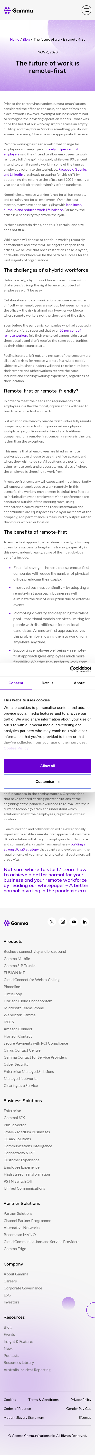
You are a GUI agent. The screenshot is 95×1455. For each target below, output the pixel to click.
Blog (26, 39)
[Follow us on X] (52, 921)
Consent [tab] (16, 683)
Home (14, 39)
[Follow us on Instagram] (62, 921)
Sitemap (85, 1417)
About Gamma (16, 1274)
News (8, 1348)
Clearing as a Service (21, 1085)
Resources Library (19, 1362)
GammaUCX (14, 1117)
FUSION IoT (14, 972)
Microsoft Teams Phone (24, 1007)
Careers (10, 1281)
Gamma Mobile (17, 958)
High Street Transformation (27, 1174)
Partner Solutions (18, 1213)
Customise (45, 781)
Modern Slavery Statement (24, 1417)
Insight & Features (19, 1341)
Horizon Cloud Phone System (28, 1000)
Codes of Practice (17, 1408)
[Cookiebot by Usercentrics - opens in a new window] (70, 669)
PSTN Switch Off (18, 1181)
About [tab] (79, 683)
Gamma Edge (15, 1248)
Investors (11, 1302)
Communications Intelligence (28, 1145)
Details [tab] (48, 683)
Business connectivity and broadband (35, 951)
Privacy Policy (81, 1399)
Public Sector (15, 1124)
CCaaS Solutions (17, 1138)
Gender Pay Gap (78, 1408)
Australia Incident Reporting (27, 1369)
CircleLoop (13, 993)
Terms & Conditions (43, 1399)
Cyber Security (16, 1064)
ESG (7, 1295)
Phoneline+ (13, 986)
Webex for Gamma (20, 1014)
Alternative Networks (22, 1227)
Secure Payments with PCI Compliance (36, 1043)
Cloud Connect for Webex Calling (32, 979)
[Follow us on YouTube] (73, 921)
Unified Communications (24, 1188)
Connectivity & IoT (19, 1152)
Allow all (47, 766)
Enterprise (12, 1110)
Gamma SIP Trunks (20, 965)
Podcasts (11, 1355)
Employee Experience (21, 1167)
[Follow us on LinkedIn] (84, 921)
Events (9, 1334)
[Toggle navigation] (86, 10)
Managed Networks (21, 1078)
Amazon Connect (18, 1028)
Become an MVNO (20, 1234)
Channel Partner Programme (27, 1220)
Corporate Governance (23, 1288)
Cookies (10, 1399)
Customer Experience (21, 1159)
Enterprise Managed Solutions (29, 1071)
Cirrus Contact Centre (22, 1050)
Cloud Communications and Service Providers (41, 1241)
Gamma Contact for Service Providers (35, 1057)
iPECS (9, 1021)
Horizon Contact (18, 1036)
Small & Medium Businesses (27, 1131)
